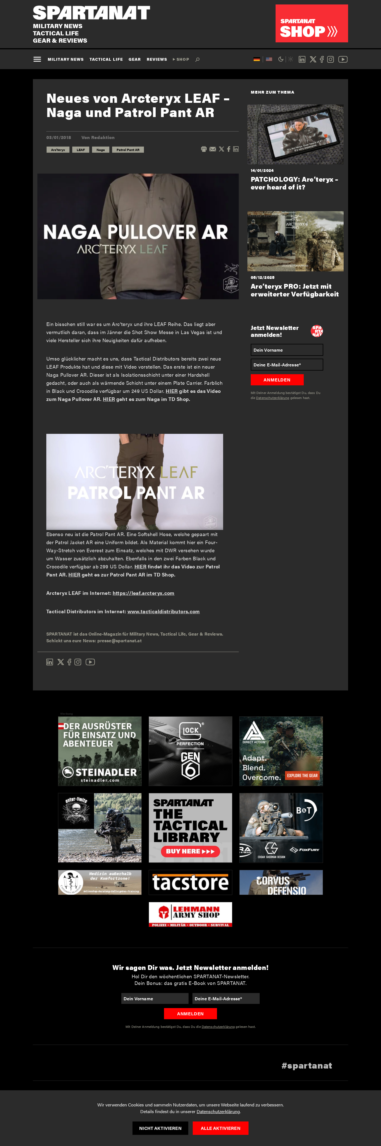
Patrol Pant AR (128, 149)
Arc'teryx (58, 149)
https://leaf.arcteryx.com (144, 592)
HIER (172, 390)
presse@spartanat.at (119, 640)
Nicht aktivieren (160, 1128)
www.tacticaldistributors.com (163, 611)
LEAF (81, 149)
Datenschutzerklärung (218, 1111)
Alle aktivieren (220, 1128)
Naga (101, 149)
